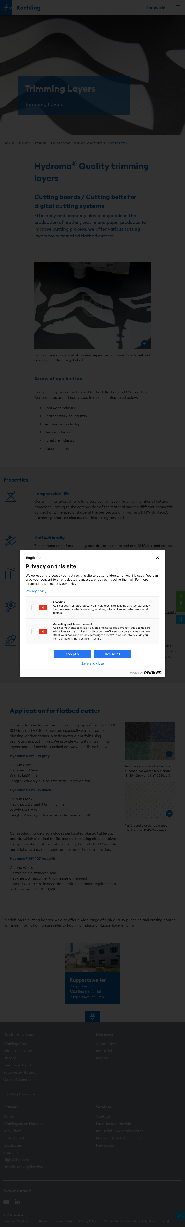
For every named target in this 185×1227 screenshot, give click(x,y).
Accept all (72, 654)
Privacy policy (36, 591)
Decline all (112, 654)
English (32, 558)
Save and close (92, 663)
